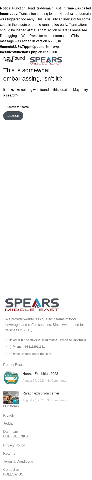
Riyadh (8, 415)
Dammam (10, 431)
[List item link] (46, 348)
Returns (9, 453)
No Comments (56, 380)
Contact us (11, 469)
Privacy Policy (14, 445)
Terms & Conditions (18, 461)
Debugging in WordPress (19, 36)
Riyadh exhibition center (40, 393)
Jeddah (9, 423)
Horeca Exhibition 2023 (40, 374)
